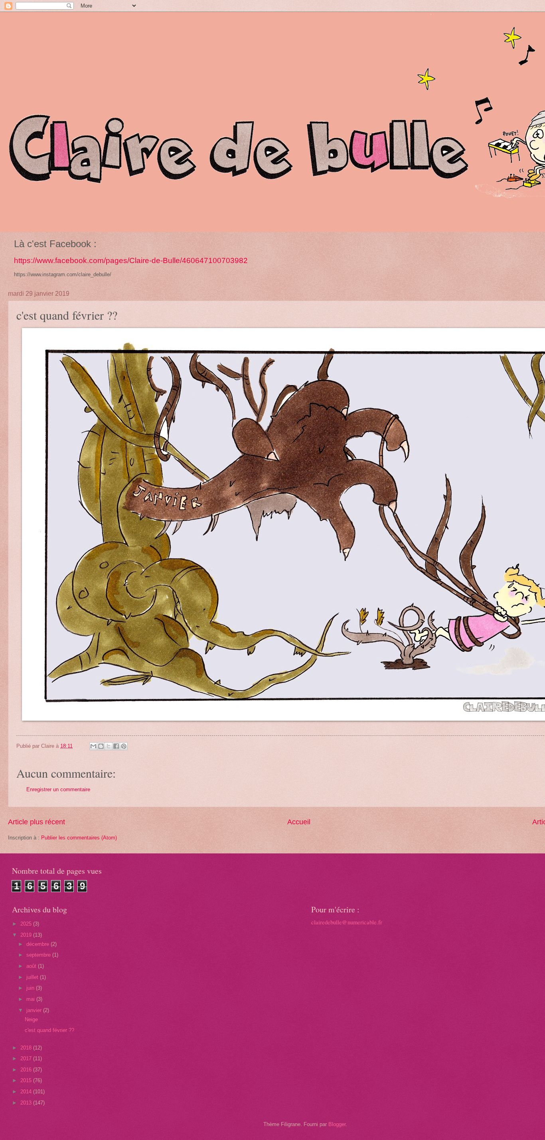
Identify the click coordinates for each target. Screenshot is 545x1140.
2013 (26, 1103)
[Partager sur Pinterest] (124, 746)
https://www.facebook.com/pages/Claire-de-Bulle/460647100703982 (131, 260)
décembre (38, 944)
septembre (39, 955)
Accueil (298, 822)
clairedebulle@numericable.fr (346, 922)
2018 (26, 1048)
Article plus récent (36, 822)
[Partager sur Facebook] (116, 746)
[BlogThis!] (101, 746)
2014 (26, 1092)
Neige (31, 1019)
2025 (26, 924)
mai (31, 999)
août (32, 966)
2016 (26, 1070)
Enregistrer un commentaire (58, 789)
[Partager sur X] (109, 746)
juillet (33, 977)
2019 (26, 935)
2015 (26, 1080)
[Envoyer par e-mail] (93, 746)
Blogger (337, 1124)
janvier (34, 1010)
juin (31, 988)
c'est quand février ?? (49, 1030)
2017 (26, 1058)
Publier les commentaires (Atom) (79, 838)
